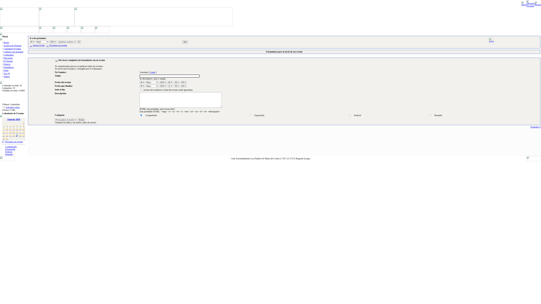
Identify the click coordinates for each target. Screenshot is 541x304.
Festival (8, 152)
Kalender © (536, 127)
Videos (7, 76)
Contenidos (9, 55)
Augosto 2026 (13, 119)
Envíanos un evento (14, 142)
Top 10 (7, 73)
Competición (11, 147)
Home (6, 42)
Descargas (8, 58)
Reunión (9, 154)
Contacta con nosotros (13, 52)
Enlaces (7, 64)
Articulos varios (13, 106)
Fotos (6, 70)
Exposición (10, 149)
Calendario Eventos (12, 49)
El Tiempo (8, 61)
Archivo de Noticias (12, 45)
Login (152, 72)
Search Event (39, 45)
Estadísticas (9, 67)
